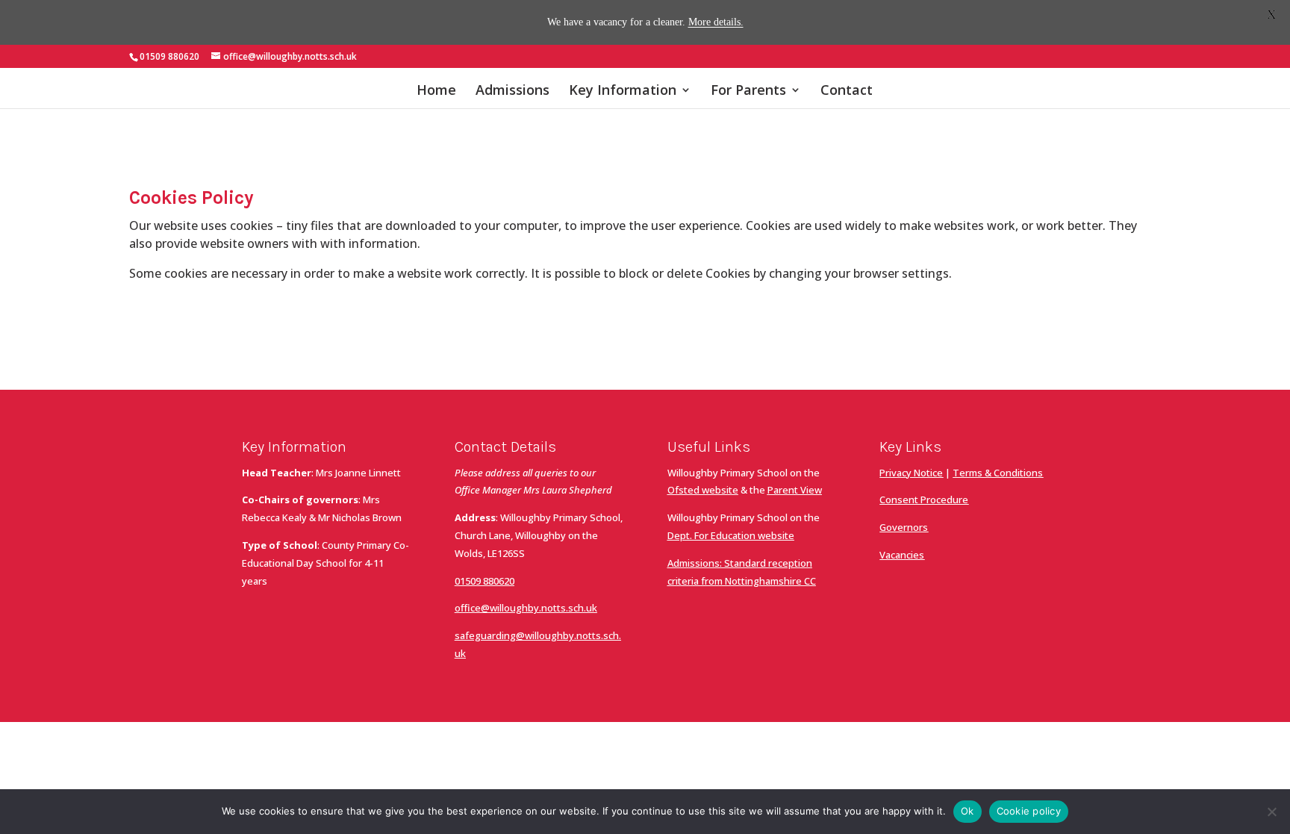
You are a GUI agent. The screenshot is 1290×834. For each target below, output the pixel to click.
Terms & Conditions (998, 472)
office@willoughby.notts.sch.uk (526, 607)
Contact (846, 91)
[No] (1271, 811)
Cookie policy (1029, 811)
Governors (903, 527)
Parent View (794, 490)
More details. (716, 22)
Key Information (622, 91)
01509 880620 (484, 581)
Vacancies (901, 554)
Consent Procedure (923, 499)
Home (436, 91)
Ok (967, 811)
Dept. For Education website (730, 535)
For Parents (748, 91)
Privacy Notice (911, 472)
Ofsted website (702, 490)
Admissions (512, 91)
